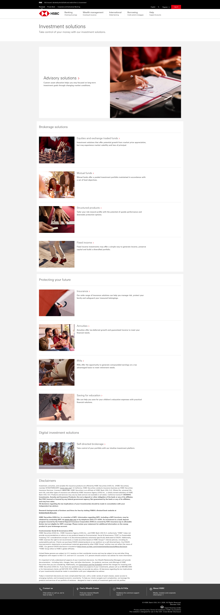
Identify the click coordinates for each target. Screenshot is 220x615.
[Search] (159, 7)
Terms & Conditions (157, 610)
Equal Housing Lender (173, 608)
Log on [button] (176, 7)
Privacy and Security (141, 610)
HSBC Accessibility (173, 610)
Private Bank (51, 7)
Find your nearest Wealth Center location (89, 594)
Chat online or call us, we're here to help (53, 594)
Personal (42, 7)
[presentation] (96, 520)
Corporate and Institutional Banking (69, 7)
